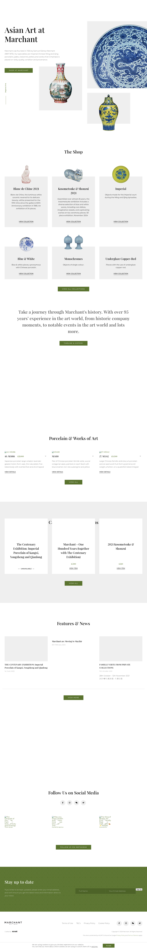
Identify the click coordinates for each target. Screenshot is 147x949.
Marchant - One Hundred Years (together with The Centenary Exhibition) (73, 550)
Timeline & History (73, 343)
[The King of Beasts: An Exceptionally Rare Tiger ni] (105, 822)
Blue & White (26, 259)
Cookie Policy (104, 923)
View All (73, 482)
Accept (108, 946)
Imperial (120, 189)
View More (73, 698)
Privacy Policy (89, 923)
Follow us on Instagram (73, 847)
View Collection (26, 222)
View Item (73, 568)
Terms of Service (133, 935)
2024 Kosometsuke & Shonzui (121, 546)
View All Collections (73, 289)
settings (94, 947)
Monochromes (73, 259)
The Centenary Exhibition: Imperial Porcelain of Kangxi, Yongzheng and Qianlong (26, 550)
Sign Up (139, 889)
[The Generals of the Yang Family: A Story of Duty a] (10, 822)
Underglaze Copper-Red (121, 259)
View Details (10, 472)
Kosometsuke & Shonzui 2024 (73, 191)
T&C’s (78, 923)
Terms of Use (67, 923)
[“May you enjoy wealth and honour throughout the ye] (57, 822)
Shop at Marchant (18, 70)
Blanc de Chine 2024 (26, 189)
